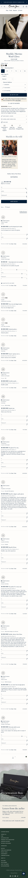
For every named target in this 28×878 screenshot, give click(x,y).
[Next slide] (26, 2)
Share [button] (15, 243)
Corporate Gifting (5, 855)
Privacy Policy (4, 852)
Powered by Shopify (18, 870)
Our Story (3, 860)
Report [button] (12, 243)
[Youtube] (15, 876)
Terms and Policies (14, 873)
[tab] (23, 212)
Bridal (10, 10)
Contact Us (3, 834)
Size (7, 68)
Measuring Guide (5, 838)
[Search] (4, 6)
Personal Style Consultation (7, 839)
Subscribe (23, 817)
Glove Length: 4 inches (8, 116)
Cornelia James (11, 870)
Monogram (6, 84)
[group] (14, 182)
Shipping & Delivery (5, 841)
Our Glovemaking (5, 866)
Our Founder (4, 862)
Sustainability (4, 853)
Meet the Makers (5, 864)
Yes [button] (10, 243)
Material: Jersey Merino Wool (9, 119)
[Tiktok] (17, 876)
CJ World (20, 10)
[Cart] (26, 6)
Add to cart (14, 95)
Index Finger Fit (4, 75)
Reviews (3, 848)
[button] (14, 106)
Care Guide (5, 122)
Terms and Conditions (6, 850)
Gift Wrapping (7, 90)
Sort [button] (2, 207)
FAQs (2, 836)
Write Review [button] (14, 201)
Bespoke (15, 10)
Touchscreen (7, 87)
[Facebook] (10, 876)
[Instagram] (13, 876)
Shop (7, 10)
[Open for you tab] (23, 873)
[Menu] (1, 6)
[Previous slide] (1, 2)
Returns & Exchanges (6, 843)
